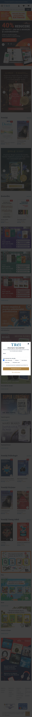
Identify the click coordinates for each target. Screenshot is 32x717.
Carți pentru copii (16, 362)
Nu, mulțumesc (16, 372)
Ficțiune (17, 360)
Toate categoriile (8, 360)
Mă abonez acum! (16, 368)
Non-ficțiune (24, 360)
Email (4, 353)
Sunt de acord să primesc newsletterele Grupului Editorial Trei (17, 365)
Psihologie (7, 362)
